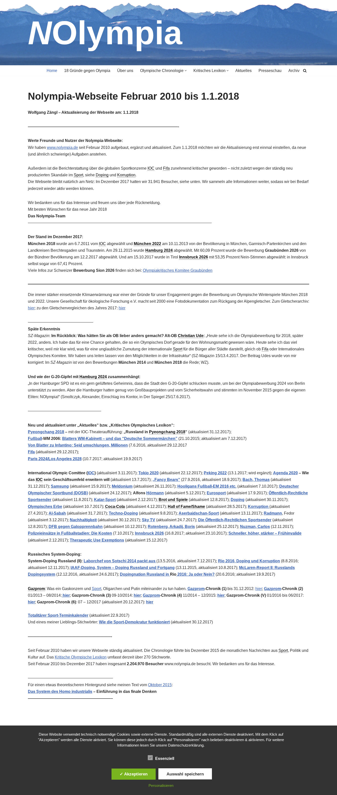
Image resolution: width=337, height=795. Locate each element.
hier (31, 308)
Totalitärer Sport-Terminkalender (58, 615)
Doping (237, 500)
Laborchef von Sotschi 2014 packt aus (120, 561)
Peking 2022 (215, 473)
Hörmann (155, 493)
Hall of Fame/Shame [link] (186, 506)
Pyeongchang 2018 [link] (167, 432)
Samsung (60, 486)
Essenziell (164, 758)
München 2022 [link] (147, 244)
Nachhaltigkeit (83, 520)
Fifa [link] (166, 168)
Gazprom (196, 589)
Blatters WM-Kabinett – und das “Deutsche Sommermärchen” (119, 438)
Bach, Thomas (256, 479)
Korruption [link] (126, 175)
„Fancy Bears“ (166, 479)
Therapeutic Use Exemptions (97, 540)
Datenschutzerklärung (186, 745)
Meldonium (122, 486)
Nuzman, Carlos (255, 526)
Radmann (273, 513)
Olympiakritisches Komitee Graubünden (177, 270)
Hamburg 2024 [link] (159, 250)
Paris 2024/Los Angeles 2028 (55, 459)
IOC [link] (151, 168)
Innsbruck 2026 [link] (193, 257)
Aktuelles (243, 70)
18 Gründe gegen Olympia (87, 70)
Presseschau (270, 70)
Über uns (125, 70)
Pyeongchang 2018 (46, 432)
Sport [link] (78, 175)
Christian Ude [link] (191, 336)
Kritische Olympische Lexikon (81, 657)
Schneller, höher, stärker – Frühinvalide (264, 533)
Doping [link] (102, 175)
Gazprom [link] (36, 589)
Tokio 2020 (148, 473)
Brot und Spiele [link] (173, 500)
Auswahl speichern (185, 774)
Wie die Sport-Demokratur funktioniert (134, 622)
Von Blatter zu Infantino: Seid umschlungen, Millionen (78, 445)
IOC (91, 473)
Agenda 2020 (285, 473)
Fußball (35, 438)
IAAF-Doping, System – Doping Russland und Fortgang (123, 568)
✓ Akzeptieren (134, 774)
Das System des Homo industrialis (60, 691)
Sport (96, 589)
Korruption (258, 506)
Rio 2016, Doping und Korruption (249, 561)
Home (52, 70)
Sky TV (148, 520)
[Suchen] (305, 70)
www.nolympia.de (62, 147)
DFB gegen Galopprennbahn (76, 526)
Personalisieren (161, 785)
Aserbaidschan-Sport (199, 513)
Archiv (294, 70)
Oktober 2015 (160, 685)
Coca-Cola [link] (115, 506)
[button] (186, 70)
